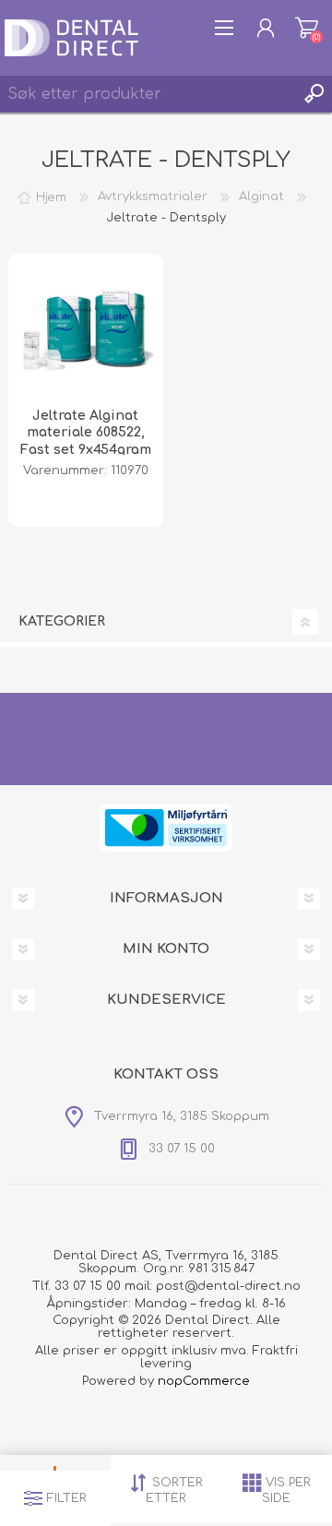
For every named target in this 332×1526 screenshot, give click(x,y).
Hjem (51, 196)
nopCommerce (204, 1381)
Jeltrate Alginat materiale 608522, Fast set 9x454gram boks (85, 441)
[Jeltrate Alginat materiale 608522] (86, 331)
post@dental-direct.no (228, 1286)
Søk (313, 94)
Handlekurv (306, 27)
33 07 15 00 (87, 1286)
